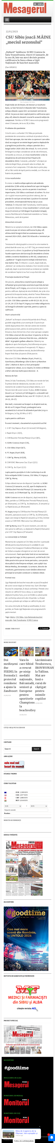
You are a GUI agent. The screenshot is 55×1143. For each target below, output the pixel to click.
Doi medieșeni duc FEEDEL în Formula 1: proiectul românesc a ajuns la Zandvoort (11, 675)
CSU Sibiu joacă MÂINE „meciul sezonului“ (28, 40)
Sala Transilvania (19, 620)
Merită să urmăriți (12, 820)
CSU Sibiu (19, 617)
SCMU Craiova (32, 620)
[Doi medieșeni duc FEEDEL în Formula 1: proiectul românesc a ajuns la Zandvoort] (11, 652)
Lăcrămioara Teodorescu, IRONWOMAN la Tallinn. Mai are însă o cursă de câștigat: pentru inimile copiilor (42, 679)
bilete (12, 617)
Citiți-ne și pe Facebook (14, 728)
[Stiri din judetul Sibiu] (25, 8)
